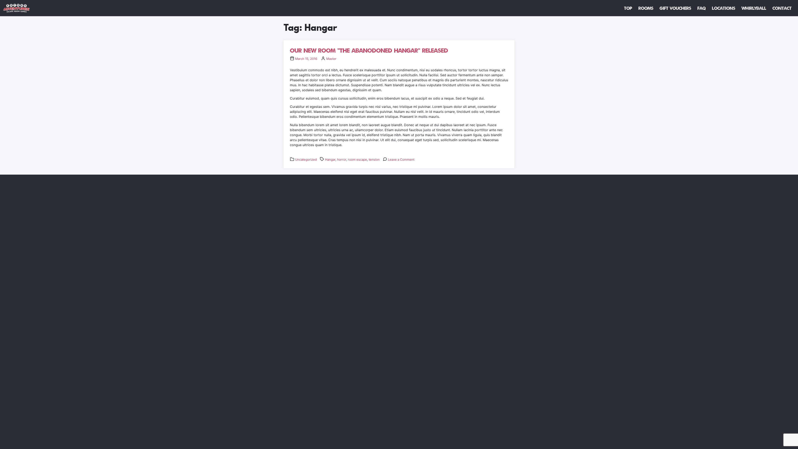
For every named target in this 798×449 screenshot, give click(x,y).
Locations (723, 8)
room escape (357, 160)
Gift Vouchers (675, 8)
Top (628, 8)
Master (331, 59)
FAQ (701, 8)
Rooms (645, 8)
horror (341, 160)
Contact (782, 8)
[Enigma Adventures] (16, 8)
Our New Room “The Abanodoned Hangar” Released (369, 50)
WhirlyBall (753, 8)
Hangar (330, 160)
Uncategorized (306, 160)
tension (374, 160)
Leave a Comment (401, 160)
